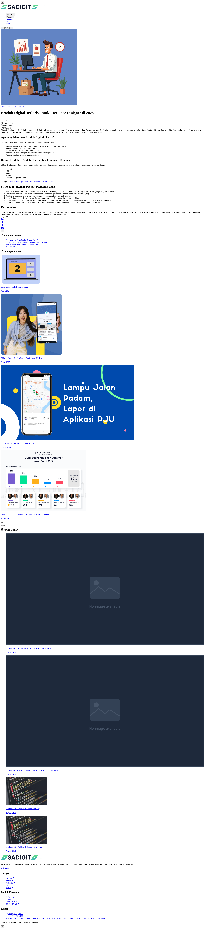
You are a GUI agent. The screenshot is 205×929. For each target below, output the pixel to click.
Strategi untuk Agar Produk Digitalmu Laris (22, 244)
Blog (5, 107)
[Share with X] (2, 224)
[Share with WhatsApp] (2, 219)
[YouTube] (6, 869)
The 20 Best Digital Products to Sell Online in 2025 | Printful (32, 182)
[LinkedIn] (8, 869)
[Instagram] (4, 869)
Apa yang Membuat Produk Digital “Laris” (22, 240)
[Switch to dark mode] (6, 28)
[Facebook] (2, 869)
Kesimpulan (10, 246)
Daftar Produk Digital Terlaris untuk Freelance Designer (27, 242)
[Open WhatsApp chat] (2, 926)
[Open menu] (2, 2)
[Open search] (2, 28)
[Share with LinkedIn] (2, 227)
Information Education (17, 107)
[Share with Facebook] (2, 222)
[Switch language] (11, 28)
